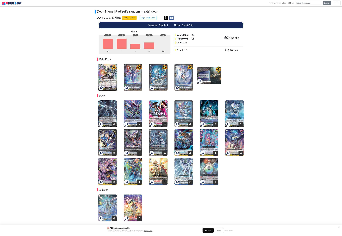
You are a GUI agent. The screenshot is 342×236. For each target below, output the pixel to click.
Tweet (166, 18)
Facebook (171, 18)
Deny (219, 230)
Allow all (208, 230)
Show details (229, 230)
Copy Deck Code (148, 18)
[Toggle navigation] (337, 3)
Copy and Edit (129, 18)
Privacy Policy (148, 231)
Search (327, 3)
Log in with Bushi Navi (283, 3)
